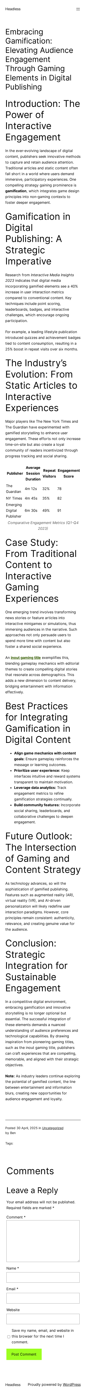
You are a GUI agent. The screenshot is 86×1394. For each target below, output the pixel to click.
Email (12, 1289)
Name (12, 1268)
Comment (16, 1217)
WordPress (72, 1384)
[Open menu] (78, 9)
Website (13, 1310)
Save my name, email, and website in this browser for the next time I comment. (43, 1336)
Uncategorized (53, 1128)
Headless (13, 9)
